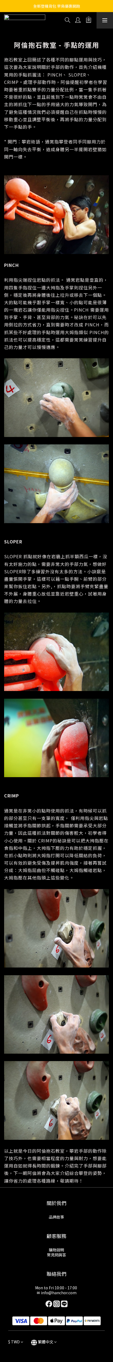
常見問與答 (56, 1254)
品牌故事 (56, 1217)
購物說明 (56, 1250)
